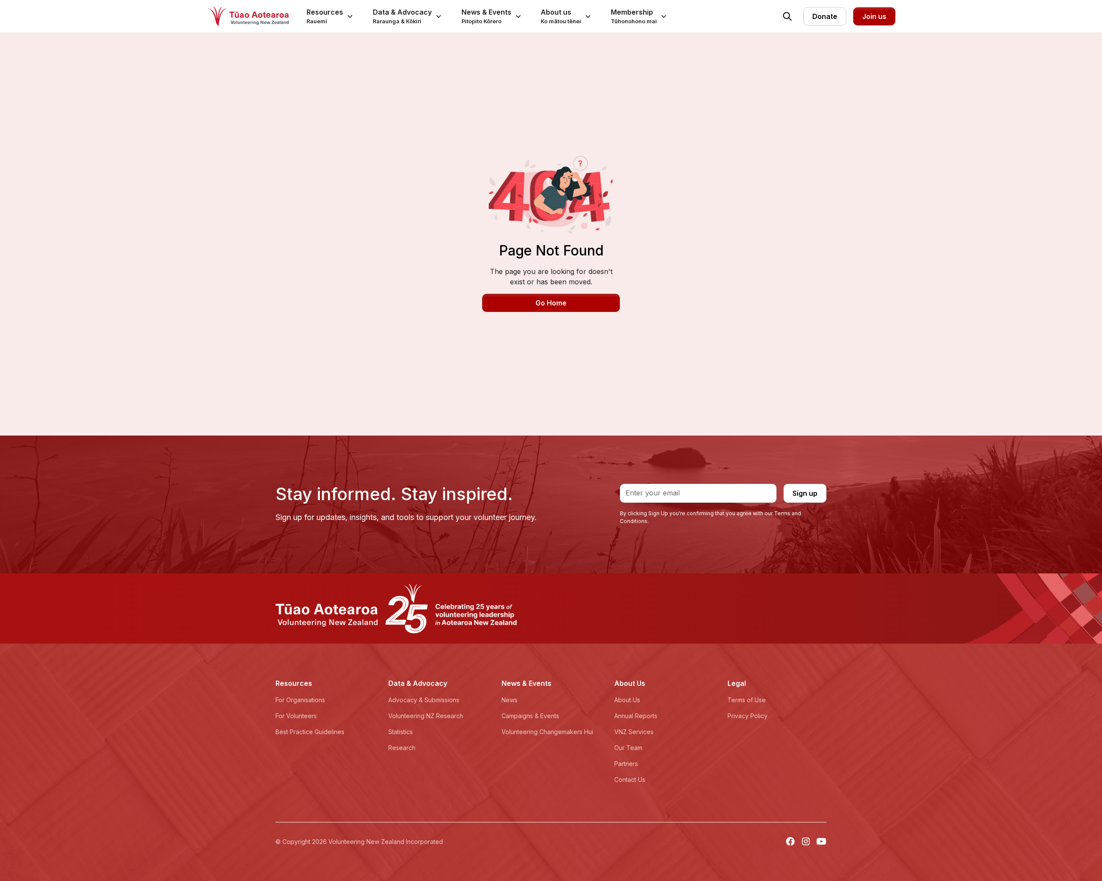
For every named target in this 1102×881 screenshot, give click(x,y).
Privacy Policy (747, 715)
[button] (330, 16)
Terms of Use (746, 700)
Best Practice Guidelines (310, 731)
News (509, 700)
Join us (874, 16)
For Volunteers (296, 715)
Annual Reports (635, 715)
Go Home (551, 303)
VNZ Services (633, 731)
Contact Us (629, 779)
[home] (248, 16)
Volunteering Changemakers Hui (547, 731)
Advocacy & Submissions (423, 700)
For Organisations (300, 700)
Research (401, 747)
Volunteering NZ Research (425, 715)
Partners (626, 763)
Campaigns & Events (530, 715)
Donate (824, 16)
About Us (627, 700)
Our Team (628, 747)
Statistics (400, 731)
